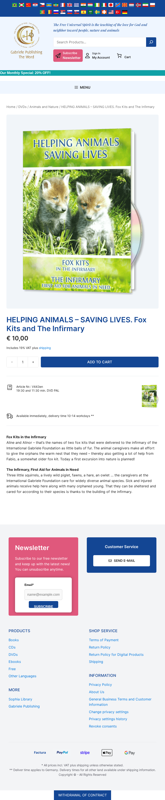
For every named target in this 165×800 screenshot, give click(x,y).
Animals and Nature (43, 107)
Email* (29, 584)
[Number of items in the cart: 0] (119, 55)
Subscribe (43, 606)
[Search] (151, 42)
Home (10, 107)
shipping (45, 348)
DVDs (22, 107)
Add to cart (99, 362)
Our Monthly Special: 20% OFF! (25, 73)
